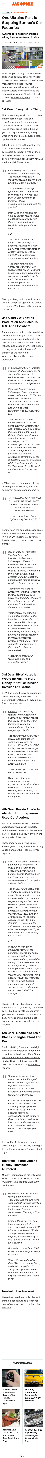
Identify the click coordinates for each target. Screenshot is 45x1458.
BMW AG (12, 711)
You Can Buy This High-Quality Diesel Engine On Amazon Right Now (33, 1435)
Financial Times (14, 162)
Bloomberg (8, 703)
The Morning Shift (21, 12)
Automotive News (23, 356)
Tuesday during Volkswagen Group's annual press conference (23, 392)
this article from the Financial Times (21, 533)
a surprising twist (20, 368)
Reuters (10, 1185)
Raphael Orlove (11, 42)
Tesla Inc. (13, 1076)
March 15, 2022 (32, 519)
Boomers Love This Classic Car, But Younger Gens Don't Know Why (10, 1435)
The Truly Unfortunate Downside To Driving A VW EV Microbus (33, 1395)
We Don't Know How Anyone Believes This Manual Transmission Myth (9, 1396)
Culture (6, 12)
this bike (30, 1297)
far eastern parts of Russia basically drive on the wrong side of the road (22, 834)
